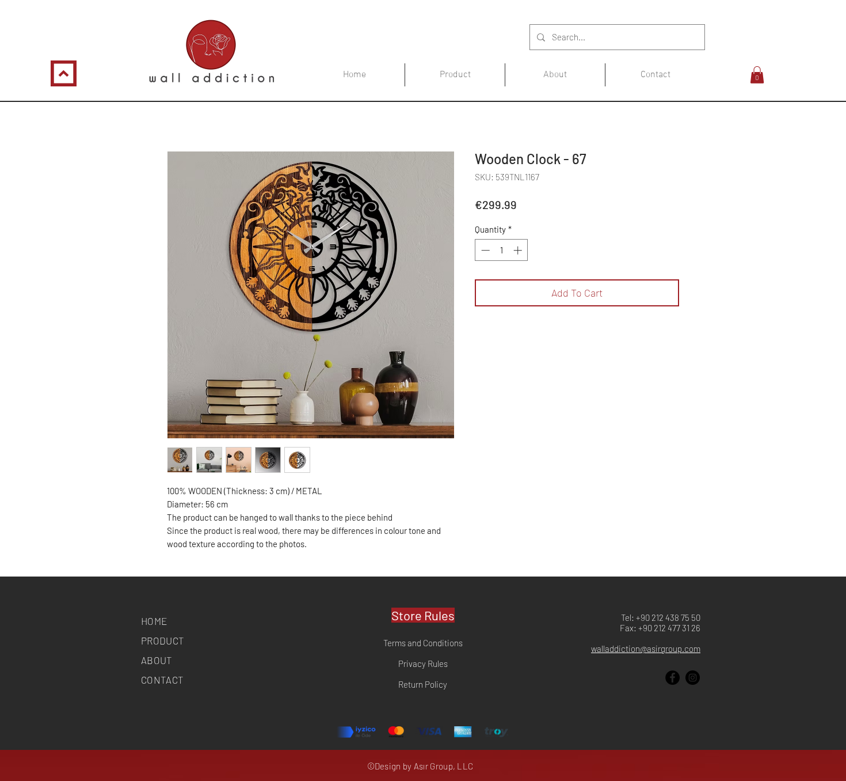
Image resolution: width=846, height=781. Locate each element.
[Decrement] (484, 250)
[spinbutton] (501, 250)
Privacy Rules (423, 663)
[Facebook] (672, 677)
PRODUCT (162, 640)
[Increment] (519, 250)
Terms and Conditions (423, 643)
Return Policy (422, 684)
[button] (757, 75)
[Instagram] (692, 677)
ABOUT (157, 660)
